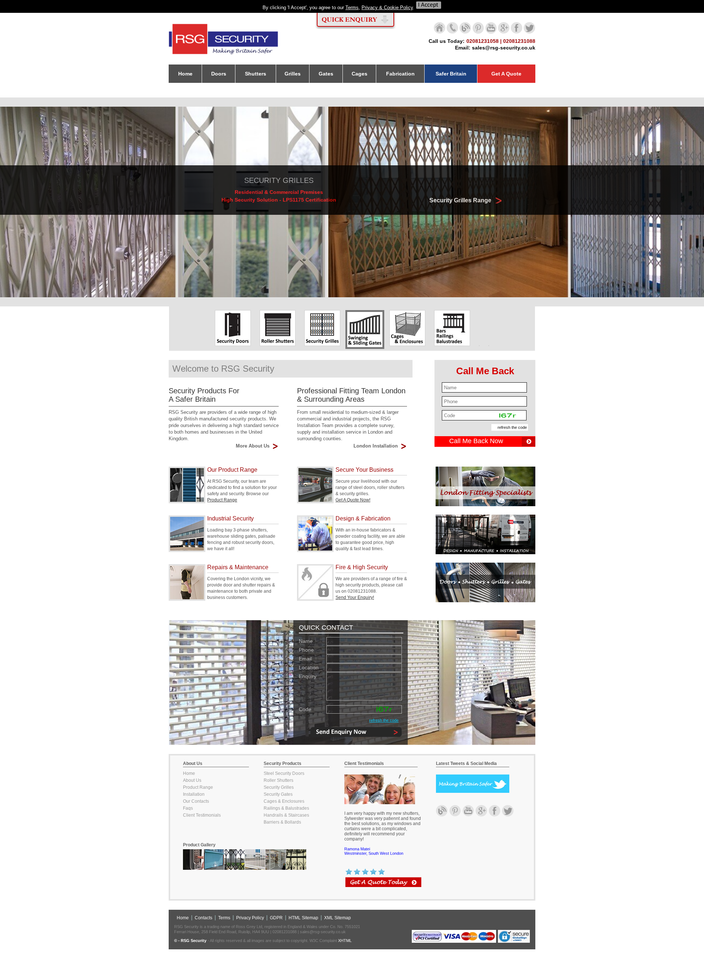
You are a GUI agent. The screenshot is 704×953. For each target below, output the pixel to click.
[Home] (224, 54)
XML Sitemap (337, 917)
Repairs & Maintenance (237, 567)
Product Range (222, 500)
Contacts (203, 917)
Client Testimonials (202, 815)
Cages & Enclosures (284, 801)
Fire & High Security (362, 567)
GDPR (276, 917)
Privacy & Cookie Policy (387, 7)
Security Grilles (279, 787)
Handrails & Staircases (286, 815)
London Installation (375, 446)
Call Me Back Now (476, 441)
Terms (352, 7)
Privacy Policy (250, 917)
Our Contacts (196, 801)
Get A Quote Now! (353, 500)
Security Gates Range (461, 200)
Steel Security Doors (284, 773)
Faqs (188, 808)
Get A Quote (506, 74)
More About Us (253, 446)
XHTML (345, 940)
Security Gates (278, 794)
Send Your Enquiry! (355, 597)
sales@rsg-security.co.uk (503, 48)
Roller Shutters (278, 780)
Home (189, 773)
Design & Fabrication (363, 518)
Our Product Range (232, 470)
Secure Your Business (364, 470)
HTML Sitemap (303, 917)
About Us (192, 780)
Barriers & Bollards (282, 822)
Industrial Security (230, 518)
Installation (194, 794)
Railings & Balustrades (286, 808)
